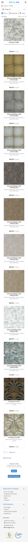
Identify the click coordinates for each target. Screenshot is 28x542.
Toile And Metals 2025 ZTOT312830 (14, 115)
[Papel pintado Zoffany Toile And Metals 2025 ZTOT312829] (14, 137)
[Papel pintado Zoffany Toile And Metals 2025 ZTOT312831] (14, 65)
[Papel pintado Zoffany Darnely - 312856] (14, 29)
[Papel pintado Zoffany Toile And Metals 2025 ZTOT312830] (14, 101)
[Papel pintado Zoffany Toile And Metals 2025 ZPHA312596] (14, 245)
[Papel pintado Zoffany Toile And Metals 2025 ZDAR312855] (14, 353)
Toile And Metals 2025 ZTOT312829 (14, 151)
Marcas (6, 5)
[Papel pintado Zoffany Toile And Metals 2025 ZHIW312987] (14, 317)
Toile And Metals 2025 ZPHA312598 (14, 222)
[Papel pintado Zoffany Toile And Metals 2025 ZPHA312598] (14, 209)
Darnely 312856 (14, 42)
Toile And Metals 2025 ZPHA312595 (14, 294)
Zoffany (11, 5)
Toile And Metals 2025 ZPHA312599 (14, 186)
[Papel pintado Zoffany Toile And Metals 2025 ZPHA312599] (14, 173)
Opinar (14, 471)
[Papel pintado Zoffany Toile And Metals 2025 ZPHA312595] (14, 281)
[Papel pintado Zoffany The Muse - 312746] (14, 425)
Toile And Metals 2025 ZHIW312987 (14, 330)
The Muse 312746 (14, 437)
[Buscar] (26, 2)
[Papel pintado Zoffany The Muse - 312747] (14, 389)
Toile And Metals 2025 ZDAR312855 (14, 366)
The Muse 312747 (14, 401)
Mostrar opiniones (14, 476)
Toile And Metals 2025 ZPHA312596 (14, 258)
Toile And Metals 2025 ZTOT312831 (14, 79)
